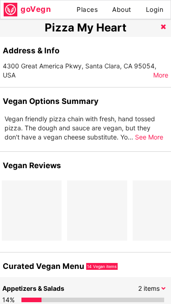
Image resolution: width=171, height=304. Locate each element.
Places (87, 9)
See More (149, 137)
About (121, 9)
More (160, 75)
